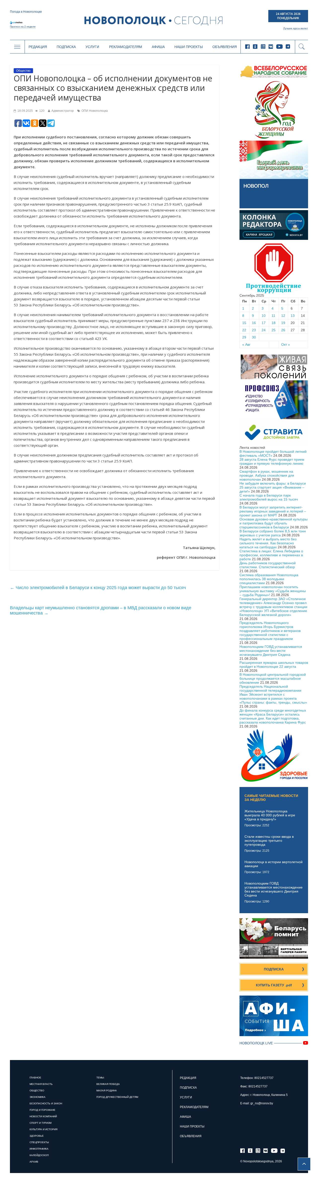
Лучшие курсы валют (295, 28)
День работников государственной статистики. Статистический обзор (267, 565)
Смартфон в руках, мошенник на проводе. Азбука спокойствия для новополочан (266, 475)
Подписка (66, 47)
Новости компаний (43, 1116)
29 (244, 337)
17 (264, 323)
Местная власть (41, 1084)
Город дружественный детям (117, 1097)
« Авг (246, 344)
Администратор (62, 110)
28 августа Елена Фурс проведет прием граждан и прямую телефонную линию (271, 461)
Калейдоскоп (39, 1155)
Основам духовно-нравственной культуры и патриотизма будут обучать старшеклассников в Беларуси (273, 523)
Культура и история (43, 1129)
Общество (23, 70)
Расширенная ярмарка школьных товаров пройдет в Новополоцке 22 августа (273, 665)
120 (41, 110)
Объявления (224, 47)
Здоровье (37, 1135)
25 (274, 330)
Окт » (285, 344)
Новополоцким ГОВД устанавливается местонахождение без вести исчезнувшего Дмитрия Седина (270, 651)
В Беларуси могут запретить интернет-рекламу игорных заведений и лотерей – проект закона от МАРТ (272, 511)
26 (283, 330)
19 (283, 323)
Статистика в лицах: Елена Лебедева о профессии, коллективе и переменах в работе (271, 555)
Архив (34, 1161)
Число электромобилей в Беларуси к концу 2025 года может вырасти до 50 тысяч (98, 587)
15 (244, 323)
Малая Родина (106, 1090)
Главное (35, 1077)
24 (264, 330)
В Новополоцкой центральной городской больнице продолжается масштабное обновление (272, 678)
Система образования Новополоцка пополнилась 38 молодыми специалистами (268, 579)
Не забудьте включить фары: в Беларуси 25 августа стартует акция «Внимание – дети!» (272, 487)
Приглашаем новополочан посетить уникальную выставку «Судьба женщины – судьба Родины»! (272, 591)
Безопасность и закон (46, 1103)
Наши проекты (188, 47)
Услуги (92, 47)
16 (254, 323)
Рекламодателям (125, 47)
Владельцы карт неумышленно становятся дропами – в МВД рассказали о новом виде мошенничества (100, 610)
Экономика (37, 1097)
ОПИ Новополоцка (94, 110)
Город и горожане (42, 1110)
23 (254, 330)
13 (293, 316)
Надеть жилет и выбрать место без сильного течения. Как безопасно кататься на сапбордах (267, 543)
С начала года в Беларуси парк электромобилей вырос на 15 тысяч (268, 497)
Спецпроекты (39, 1142)
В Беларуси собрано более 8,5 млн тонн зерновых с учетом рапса (272, 533)
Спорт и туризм (40, 1123)
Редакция (38, 47)
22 (244, 330)
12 (283, 316)
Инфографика (39, 1148)
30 (254, 337)
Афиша (158, 47)
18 (274, 323)
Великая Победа (108, 1084)
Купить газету (274, 985)
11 (273, 316)
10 (264, 316)
